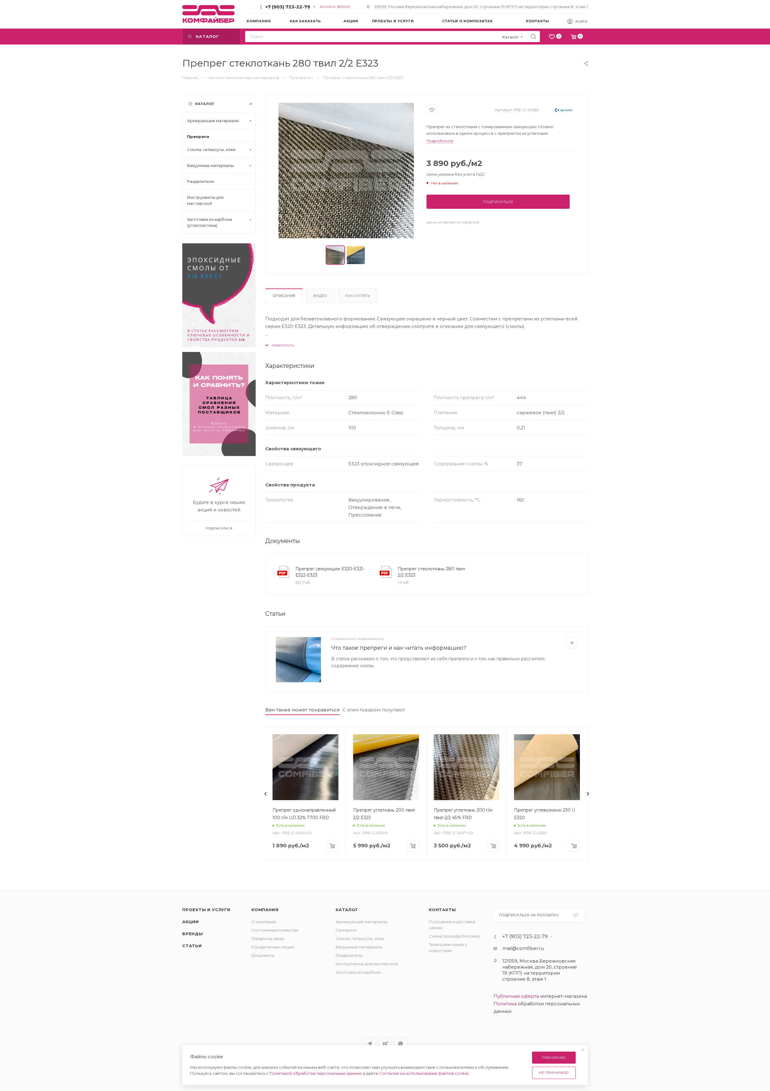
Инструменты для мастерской (367, 963)
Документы (263, 955)
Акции (190, 921)
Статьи (192, 945)
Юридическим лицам (272, 947)
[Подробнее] (571, 643)
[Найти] (533, 36)
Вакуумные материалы (359, 947)
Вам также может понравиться (302, 710)
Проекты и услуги (206, 909)
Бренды (192, 933)
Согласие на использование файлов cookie (424, 1073)
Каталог (347, 909)
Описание (284, 296)
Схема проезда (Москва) (454, 936)
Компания (264, 909)
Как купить (357, 296)
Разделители (349, 955)
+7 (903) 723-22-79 (287, 7)
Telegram (369, 1043)
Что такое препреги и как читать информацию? (398, 648)
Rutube (385, 1043)
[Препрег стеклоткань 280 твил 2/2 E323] (346, 170)
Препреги (346, 930)
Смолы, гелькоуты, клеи (360, 938)
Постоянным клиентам (274, 930)
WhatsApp (400, 1043)
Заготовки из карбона (358, 972)
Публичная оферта (516, 996)
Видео (320, 296)
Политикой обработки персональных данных (316, 1073)
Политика (505, 1003)
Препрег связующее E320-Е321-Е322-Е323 (330, 572)
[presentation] (265, 794)
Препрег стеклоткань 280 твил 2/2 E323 (431, 572)
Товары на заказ (267, 938)
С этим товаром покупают (374, 710)
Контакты (442, 909)
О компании (263, 921)
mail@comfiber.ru (523, 948)
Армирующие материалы (362, 921)
